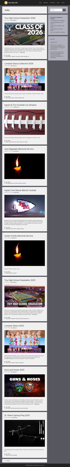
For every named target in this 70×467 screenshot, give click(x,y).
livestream (25, 56)
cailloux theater (8, 97)
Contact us (52, 32)
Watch (9, 55)
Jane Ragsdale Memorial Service (19, 149)
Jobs (6, 55)
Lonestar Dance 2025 (14, 326)
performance (21, 362)
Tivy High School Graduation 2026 (19, 18)
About (58, 2)
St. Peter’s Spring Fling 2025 (17, 415)
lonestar (17, 362)
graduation (13, 56)
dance (13, 97)
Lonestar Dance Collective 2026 (18, 63)
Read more (22, 52)
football (10, 141)
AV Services (52, 2)
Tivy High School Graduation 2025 (19, 280)
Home (40, 2)
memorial (24, 183)
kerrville (21, 56)
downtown (8, 455)
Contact (63, 2)
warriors (26, 141)
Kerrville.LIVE (13, 3)
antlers (7, 141)
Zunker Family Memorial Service (18, 236)
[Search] (64, 10)
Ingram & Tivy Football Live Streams (20, 105)
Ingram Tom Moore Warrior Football (20, 190)
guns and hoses (17, 408)
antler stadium (8, 56)
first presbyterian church (10, 183)
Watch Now (46, 2)
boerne (7, 362)
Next (8, 460)
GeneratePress (41, 465)
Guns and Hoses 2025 (14, 370)
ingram (18, 141)
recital (23, 97)
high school (18, 56)
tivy (28, 56)
